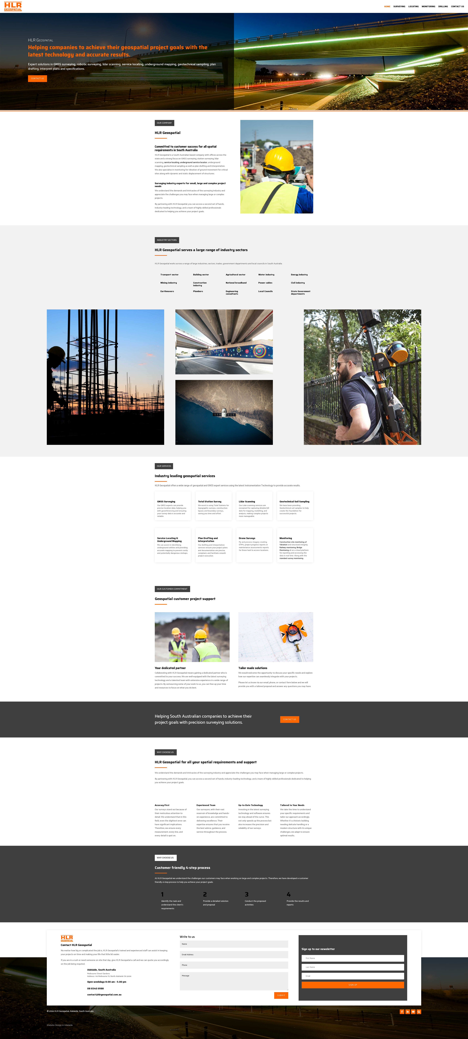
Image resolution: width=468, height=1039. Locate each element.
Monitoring (428, 7)
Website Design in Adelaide (60, 1025)
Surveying (399, 7)
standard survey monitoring (291, 558)
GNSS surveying (64, 64)
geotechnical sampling (193, 64)
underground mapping (160, 64)
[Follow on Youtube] (413, 1011)
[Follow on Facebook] (402, 1011)
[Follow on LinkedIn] (407, 1011)
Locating (413, 7)
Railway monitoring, (288, 547)
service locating (132, 64)
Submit (281, 995)
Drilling (443, 7)
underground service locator (193, 162)
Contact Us (457, 7)
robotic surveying (89, 64)
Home (387, 7)
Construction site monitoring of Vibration (293, 543)
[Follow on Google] (419, 1011)
